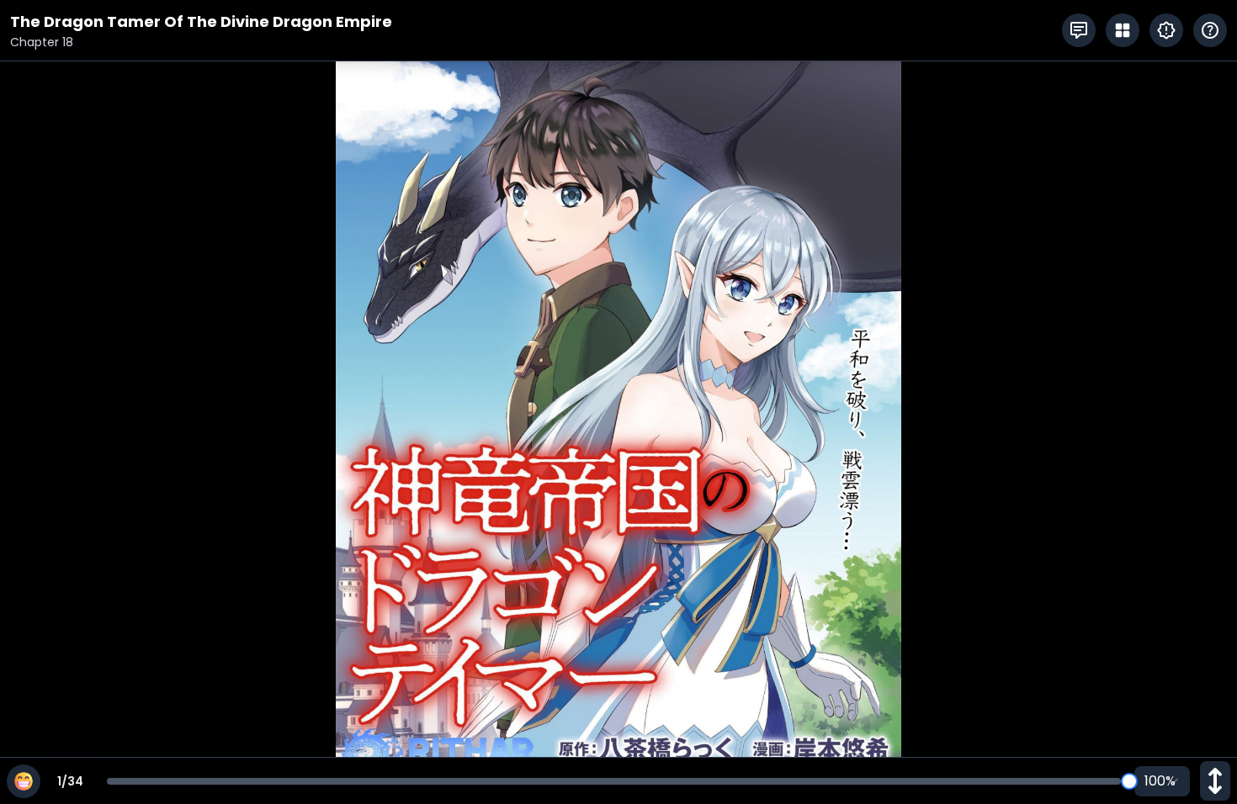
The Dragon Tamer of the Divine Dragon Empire (201, 21)
